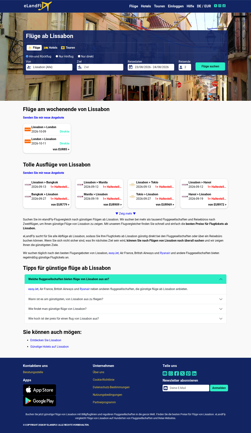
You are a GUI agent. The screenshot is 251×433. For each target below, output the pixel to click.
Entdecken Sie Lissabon (45, 340)
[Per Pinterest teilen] (188, 375)
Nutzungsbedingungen (107, 394)
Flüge (133, 6)
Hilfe (190, 6)
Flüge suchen (210, 66)
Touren (159, 6)
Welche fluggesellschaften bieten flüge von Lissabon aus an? (68, 279)
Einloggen (176, 6)
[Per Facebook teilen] (176, 375)
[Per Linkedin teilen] (194, 375)
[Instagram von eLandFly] (220, 5)
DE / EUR (204, 6)
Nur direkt (87, 56)
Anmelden (219, 388)
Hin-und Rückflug (39, 56)
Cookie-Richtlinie (103, 379)
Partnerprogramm (104, 402)
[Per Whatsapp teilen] (170, 375)
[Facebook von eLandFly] (224, 5)
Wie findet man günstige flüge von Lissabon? (57, 309)
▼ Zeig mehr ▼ (125, 213)
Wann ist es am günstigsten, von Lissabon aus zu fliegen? (65, 299)
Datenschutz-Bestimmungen (111, 387)
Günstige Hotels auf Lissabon (49, 346)
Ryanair (165, 253)
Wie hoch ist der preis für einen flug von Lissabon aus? (63, 318)
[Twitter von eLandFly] (216, 5)
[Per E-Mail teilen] (165, 375)
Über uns (98, 372)
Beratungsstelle (33, 372)
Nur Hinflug (65, 56)
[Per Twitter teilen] (182, 375)
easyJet (114, 253)
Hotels (146, 6)
